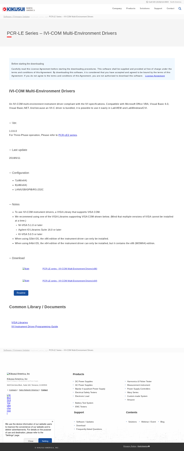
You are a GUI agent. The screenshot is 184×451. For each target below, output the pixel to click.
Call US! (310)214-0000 (159, 2)
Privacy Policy (130, 446)
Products (130, 8)
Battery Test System (84, 403)
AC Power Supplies (84, 385)
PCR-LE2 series (68, 135)
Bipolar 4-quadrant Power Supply (90, 389)
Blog (162, 422)
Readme (21, 293)
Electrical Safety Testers (86, 392)
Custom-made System (137, 396)
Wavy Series (132, 392)
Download (80, 425)
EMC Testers (81, 407)
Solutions (145, 8)
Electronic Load (82, 396)
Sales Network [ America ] (29, 390)
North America (175, 2)
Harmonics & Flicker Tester (139, 381)
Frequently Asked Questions (89, 429)
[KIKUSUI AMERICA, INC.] (19, 9)
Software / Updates (85, 422)
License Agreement (155, 76)
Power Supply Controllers (138, 389)
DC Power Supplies (84, 381)
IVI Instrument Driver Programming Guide (35, 326)
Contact (170, 8)
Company (117, 8)
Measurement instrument (138, 385)
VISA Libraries (20, 322)
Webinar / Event (148, 422)
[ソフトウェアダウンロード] (26, 268)
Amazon (131, 400)
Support (158, 8)
